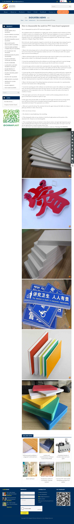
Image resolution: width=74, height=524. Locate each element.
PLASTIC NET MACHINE (11, 76)
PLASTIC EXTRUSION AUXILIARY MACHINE (10, 59)
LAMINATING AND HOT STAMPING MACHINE (11, 65)
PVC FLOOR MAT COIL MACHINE (10, 51)
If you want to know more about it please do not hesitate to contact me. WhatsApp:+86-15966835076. (45, 126)
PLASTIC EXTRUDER (10, 62)
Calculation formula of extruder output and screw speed (63, 457)
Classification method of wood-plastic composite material (46, 480)
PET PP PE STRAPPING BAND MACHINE (12, 40)
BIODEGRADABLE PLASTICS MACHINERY (12, 55)
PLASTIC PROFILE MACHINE (12, 34)
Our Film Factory (8, 101)
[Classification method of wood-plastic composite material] (46, 469)
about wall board (30, 478)
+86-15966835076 (7, 1)
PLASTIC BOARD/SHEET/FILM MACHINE (10, 30)
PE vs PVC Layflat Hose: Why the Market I (12, 504)
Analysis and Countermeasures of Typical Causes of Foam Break (46, 457)
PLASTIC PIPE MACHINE (11, 37)
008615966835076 (43, 492)
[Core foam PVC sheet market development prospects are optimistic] (63, 469)
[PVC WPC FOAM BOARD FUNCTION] (4, 495)
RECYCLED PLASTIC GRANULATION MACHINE (11, 44)
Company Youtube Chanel (10, 104)
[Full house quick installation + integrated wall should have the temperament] (30, 445)
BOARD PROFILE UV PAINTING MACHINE (10, 69)
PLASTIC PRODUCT (9, 85)
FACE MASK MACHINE (10, 87)
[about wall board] (30, 469)
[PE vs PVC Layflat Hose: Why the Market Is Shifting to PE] (4, 505)
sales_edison (42, 498)
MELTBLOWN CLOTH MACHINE (10, 82)
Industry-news (37, 17)
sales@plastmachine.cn (18, 1)
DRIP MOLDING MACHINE (11, 79)
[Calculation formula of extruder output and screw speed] (63, 445)
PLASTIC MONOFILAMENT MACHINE (11, 73)
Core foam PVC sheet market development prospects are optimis (63, 480)
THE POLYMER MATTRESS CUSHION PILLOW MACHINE (12, 47)
